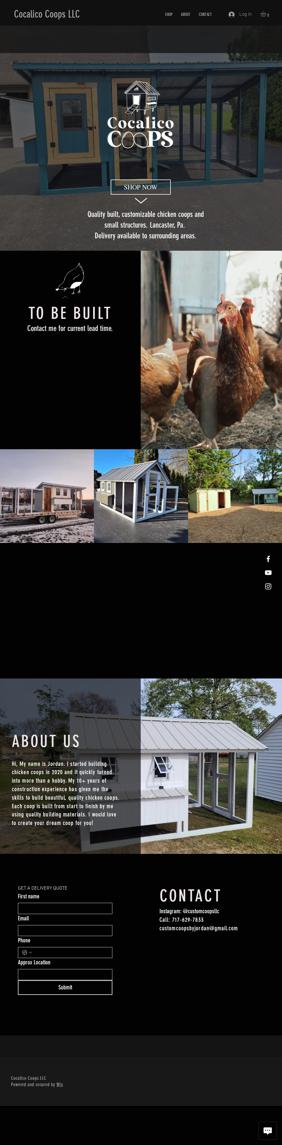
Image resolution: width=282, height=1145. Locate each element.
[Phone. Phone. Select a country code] (26, 952)
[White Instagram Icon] (268, 586)
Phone (24, 940)
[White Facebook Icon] (268, 559)
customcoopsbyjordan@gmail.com (198, 928)
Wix (59, 1084)
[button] (266, 14)
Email (23, 918)
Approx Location (34, 962)
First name (28, 896)
